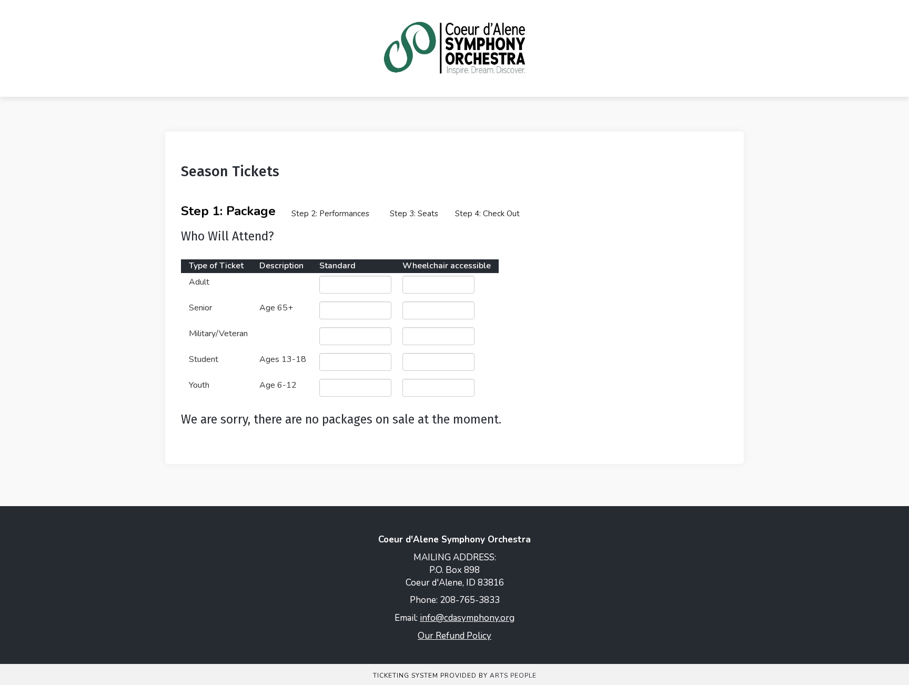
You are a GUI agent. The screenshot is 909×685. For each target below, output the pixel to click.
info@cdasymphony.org (467, 618)
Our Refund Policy (454, 636)
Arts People (513, 675)
